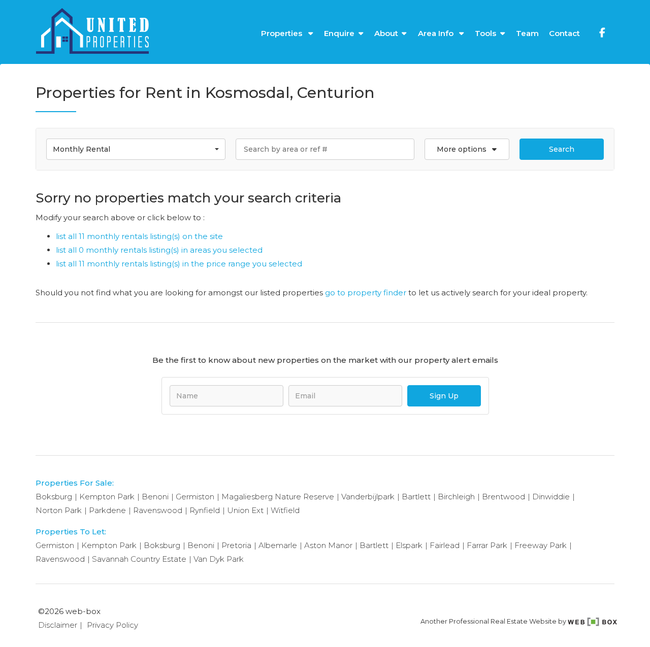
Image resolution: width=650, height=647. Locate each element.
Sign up (444, 395)
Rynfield (204, 510)
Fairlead (445, 545)
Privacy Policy (112, 625)
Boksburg (54, 496)
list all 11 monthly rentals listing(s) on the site (139, 236)
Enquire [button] (339, 33)
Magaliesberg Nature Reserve (277, 496)
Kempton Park (107, 496)
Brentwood (503, 496)
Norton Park (59, 510)
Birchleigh (456, 496)
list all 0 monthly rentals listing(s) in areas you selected (159, 250)
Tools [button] (485, 33)
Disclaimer (57, 625)
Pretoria (236, 545)
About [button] (386, 33)
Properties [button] (282, 33)
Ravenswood (157, 510)
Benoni (155, 496)
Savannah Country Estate (139, 559)
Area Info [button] (437, 33)
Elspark (409, 545)
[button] (467, 149)
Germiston (195, 496)
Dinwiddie (551, 496)
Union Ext (245, 510)
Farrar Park (487, 545)
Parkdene (107, 510)
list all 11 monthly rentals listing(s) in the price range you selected (179, 263)
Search (561, 149)
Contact (564, 33)
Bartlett (416, 496)
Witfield (285, 510)
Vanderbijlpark (368, 496)
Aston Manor (328, 545)
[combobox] (135, 149)
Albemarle (277, 545)
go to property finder (365, 292)
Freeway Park (540, 545)
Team (527, 33)
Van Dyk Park (218, 559)
